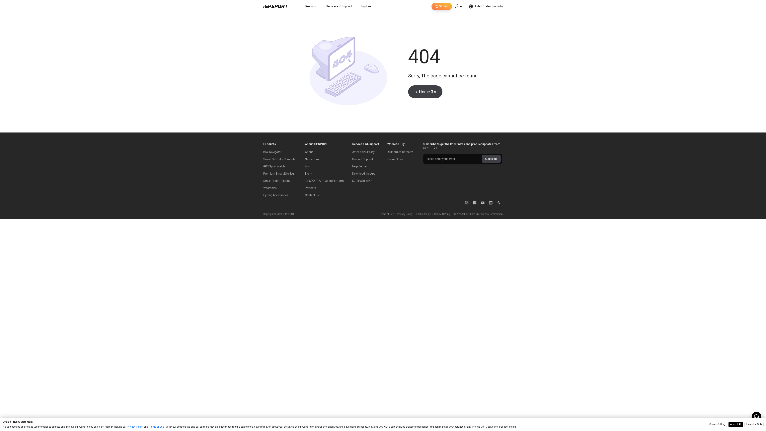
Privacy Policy (405, 214)
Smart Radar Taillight (276, 180)
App (462, 6)
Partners (310, 188)
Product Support (362, 159)
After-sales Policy (363, 152)
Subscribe (491, 158)
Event (308, 173)
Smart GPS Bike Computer (280, 159)
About (309, 152)
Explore (366, 6)
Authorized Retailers (400, 152)
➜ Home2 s (425, 91)
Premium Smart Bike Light (279, 173)
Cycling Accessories (275, 195)
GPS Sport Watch (274, 166)
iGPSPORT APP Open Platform (324, 180)
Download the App (363, 173)
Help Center (359, 166)
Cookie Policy (423, 214)
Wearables (270, 188)
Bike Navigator (272, 152)
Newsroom (312, 159)
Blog (308, 166)
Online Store (395, 159)
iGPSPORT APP (362, 180)
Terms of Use (386, 214)
